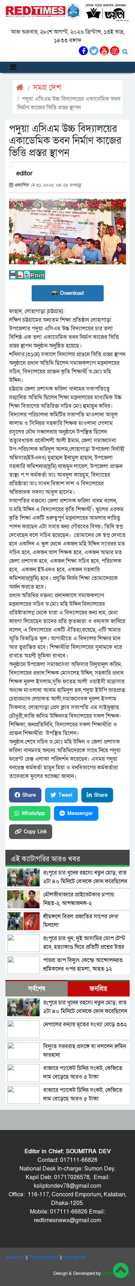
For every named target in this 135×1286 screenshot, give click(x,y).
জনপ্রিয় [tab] (98, 989)
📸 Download (67, 293)
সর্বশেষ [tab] (36, 989)
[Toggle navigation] (13, 67)
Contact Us (74, 1257)
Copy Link (35, 831)
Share (29, 795)
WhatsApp (33, 813)
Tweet (65, 795)
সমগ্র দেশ (47, 88)
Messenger (80, 813)
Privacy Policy (44, 1257)
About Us (14, 1257)
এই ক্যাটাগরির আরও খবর (45, 859)
